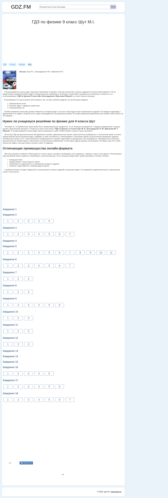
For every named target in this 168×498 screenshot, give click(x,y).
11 (111, 252)
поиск (113, 7)
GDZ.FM (21, 7)
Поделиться (27, 463)
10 (100, 252)
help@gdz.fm (116, 492)
